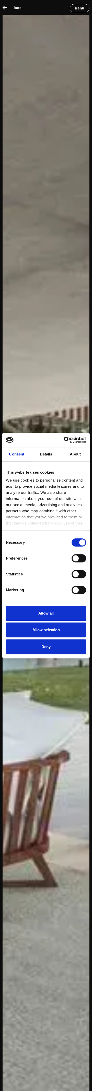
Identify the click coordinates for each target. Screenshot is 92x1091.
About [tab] (75, 454)
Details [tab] (46, 454)
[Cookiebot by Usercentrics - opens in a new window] (65, 440)
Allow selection (46, 630)
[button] (79, 8)
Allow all (46, 613)
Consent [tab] (16, 454)
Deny (46, 646)
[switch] (79, 558)
